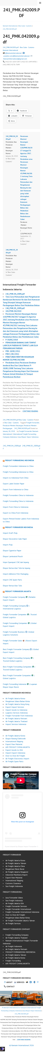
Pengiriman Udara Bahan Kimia (17, 701)
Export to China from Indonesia (15, 513)
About (9, 982)
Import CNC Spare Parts (12, 580)
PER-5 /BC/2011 (12, 354)
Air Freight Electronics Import (17, 758)
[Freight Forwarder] (2, 1050)
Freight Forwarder (32, 423)
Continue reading (30, 411)
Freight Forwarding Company (16, 935)
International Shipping (14, 741)
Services (20, 982)
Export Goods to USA (14, 750)
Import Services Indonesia (15, 724)
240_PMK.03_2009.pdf (15, 308)
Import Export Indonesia (15, 753)
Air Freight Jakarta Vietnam (16, 718)
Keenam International (10, 26)
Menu (40, 3)
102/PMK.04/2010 (13, 311)
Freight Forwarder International (18, 909)
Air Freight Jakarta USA (14, 903)
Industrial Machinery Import (16, 875)
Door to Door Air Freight (15, 755)
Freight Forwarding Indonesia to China (18, 472)
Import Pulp (8, 544)
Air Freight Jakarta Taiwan (15, 863)
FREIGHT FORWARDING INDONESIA (20, 952)
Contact (10, 986)
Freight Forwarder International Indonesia (22, 912)
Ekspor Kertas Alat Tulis (12, 585)
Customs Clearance (13, 883)
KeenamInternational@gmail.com (15, 59)
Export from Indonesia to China (15, 489)
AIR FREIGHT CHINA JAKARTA (17, 747)
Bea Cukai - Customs (25, 26)
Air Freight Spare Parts (14, 761)
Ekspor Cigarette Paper (12, 550)
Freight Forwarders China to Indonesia (18, 495)
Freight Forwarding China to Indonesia (18, 501)
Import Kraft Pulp (10, 533)
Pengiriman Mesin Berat (14, 869)
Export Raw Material (13, 744)
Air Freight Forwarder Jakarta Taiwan (20, 920)
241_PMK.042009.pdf (21, 12)
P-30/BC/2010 (11, 339)
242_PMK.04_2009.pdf (15, 294)
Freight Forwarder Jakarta (18, 591)
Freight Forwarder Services (16, 906)
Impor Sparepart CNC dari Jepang (16, 562)
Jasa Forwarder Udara (14, 897)
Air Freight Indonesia (13, 946)
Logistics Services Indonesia (16, 713)
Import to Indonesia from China (15, 478)
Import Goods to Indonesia (16, 710)
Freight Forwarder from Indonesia (19, 715)
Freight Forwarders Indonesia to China (18, 466)
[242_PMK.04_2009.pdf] (13, 149)
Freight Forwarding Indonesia (19, 460)
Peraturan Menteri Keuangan (13, 425)
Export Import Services (14, 707)
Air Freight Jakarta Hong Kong (17, 704)
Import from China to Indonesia (15, 507)
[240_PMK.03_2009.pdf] (13, 262)
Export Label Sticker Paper (13, 483)
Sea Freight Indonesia (14, 886)
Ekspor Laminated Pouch (13, 556)
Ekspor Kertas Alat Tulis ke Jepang (16, 568)
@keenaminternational (13, 53)
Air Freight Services (13, 923)
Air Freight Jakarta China (15, 866)
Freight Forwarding (13, 960)
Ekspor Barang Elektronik (15, 738)
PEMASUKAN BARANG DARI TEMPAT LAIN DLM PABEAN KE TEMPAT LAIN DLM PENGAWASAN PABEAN (20, 345)
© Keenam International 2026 (21, 1045)
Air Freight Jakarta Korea (15, 698)
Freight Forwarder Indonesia (19, 527)
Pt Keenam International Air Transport (14, 1007)
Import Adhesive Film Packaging (15, 574)
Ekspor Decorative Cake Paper (15, 539)
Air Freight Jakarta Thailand (16, 721)
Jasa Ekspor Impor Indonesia (28, 437)
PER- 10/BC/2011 (12, 351)
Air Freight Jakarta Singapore (16, 872)
